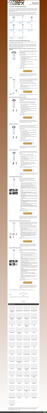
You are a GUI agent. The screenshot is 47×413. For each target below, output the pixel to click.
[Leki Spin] (10, 91)
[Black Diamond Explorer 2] (10, 163)
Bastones (35, 3)
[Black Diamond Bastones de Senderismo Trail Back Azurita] (13, 18)
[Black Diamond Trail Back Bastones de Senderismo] (13, 26)
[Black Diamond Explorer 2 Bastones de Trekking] (22, 26)
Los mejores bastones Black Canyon (17, 6)
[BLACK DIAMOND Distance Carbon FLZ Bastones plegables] (31, 26)
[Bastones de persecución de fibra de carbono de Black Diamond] (13, 34)
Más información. (39, 412)
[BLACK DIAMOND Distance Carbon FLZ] (10, 190)
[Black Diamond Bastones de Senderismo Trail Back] (31, 18)
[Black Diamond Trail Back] (10, 137)
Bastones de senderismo (28, 75)
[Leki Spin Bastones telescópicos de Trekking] (22, 18)
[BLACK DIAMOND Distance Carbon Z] (10, 261)
